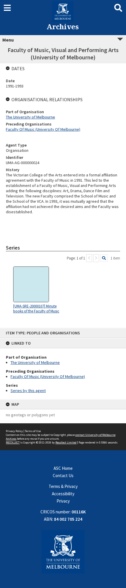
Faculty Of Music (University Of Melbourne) (48, 376)
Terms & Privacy (63, 486)
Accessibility (63, 493)
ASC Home (63, 468)
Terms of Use (33, 431)
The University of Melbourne (35, 362)
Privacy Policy (14, 431)
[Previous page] (89, 258)
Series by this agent (28, 390)
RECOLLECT (13, 442)
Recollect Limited (65, 442)
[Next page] (96, 258)
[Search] (104, 258)
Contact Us (63, 475)
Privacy (63, 501)
